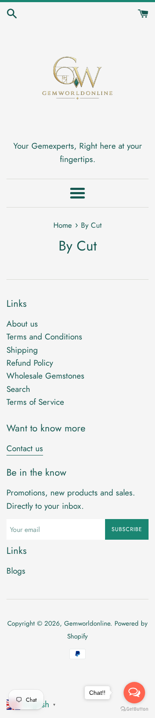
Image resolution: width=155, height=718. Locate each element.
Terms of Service (35, 402)
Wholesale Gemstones (45, 376)
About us (22, 324)
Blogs (15, 571)
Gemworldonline (87, 623)
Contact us (24, 448)
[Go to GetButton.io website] (134, 709)
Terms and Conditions (44, 336)
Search (18, 389)
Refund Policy (29, 363)
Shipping (22, 350)
